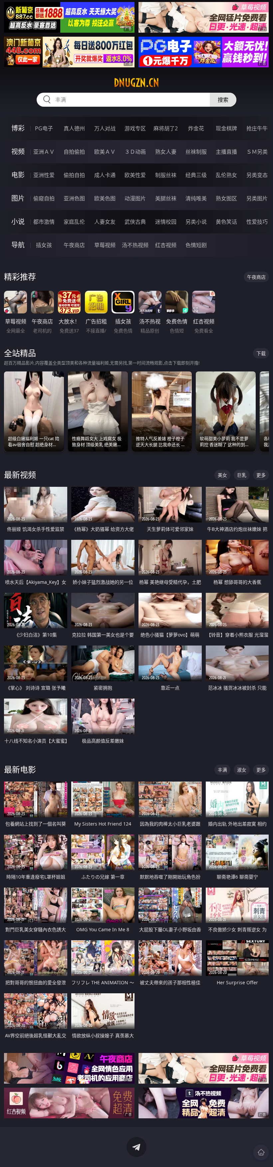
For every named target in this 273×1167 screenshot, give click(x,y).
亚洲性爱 (44, 175)
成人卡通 (105, 175)
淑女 (241, 770)
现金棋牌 (226, 128)
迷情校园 (165, 221)
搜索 (223, 99)
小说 (18, 221)
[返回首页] (261, 1152)
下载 (261, 353)
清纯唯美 (196, 198)
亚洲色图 (74, 198)
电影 (18, 174)
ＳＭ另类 (257, 151)
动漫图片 (135, 198)
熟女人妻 (165, 151)
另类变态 (257, 175)
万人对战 (105, 128)
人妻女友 (105, 221)
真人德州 (74, 128)
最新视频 (20, 474)
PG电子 (44, 128)
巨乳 (241, 475)
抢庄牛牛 (257, 128)
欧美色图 (105, 198)
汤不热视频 (135, 245)
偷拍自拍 (74, 175)
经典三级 (196, 175)
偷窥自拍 (44, 198)
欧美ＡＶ (105, 151)
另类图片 (257, 198)
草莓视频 (105, 245)
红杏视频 (165, 245)
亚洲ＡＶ (44, 151)
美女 (222, 475)
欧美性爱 (135, 175)
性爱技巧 (257, 221)
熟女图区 (226, 198)
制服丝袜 (165, 175)
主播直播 (226, 151)
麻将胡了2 (165, 128)
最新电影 (20, 769)
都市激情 (44, 221)
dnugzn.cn (136, 82)
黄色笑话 (226, 221)
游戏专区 (135, 128)
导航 (18, 244)
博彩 (18, 128)
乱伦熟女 (226, 175)
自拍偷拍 (74, 151)
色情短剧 (196, 245)
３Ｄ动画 (135, 151)
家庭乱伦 (74, 221)
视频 (18, 151)
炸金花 (196, 128)
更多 (261, 475)
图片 (18, 198)
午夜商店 (74, 245)
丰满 (222, 770)
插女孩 (44, 245)
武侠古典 (135, 221)
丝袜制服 (196, 151)
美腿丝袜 (165, 198)
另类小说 (196, 221)
